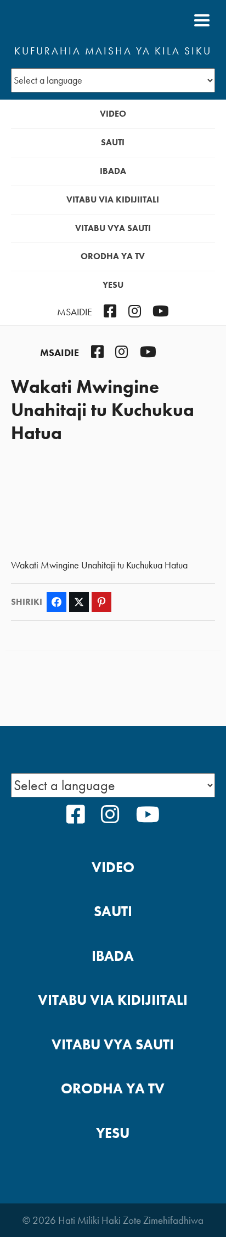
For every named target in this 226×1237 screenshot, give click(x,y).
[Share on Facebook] (56, 602)
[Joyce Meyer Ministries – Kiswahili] (64, 20)
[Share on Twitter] (79, 602)
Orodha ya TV (113, 256)
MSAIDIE (74, 312)
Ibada (113, 171)
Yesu (113, 285)
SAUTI (113, 142)
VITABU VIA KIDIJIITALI (112, 199)
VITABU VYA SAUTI (113, 228)
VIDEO (113, 113)
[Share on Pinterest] (101, 602)
